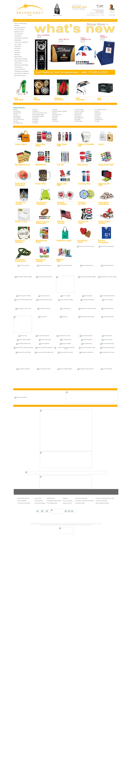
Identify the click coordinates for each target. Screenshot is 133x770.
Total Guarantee (38, 500)
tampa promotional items (87, 493)
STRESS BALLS (18, 67)
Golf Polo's (54, 117)
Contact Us (65, 498)
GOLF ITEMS (17, 44)
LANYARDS (17, 52)
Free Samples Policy (52, 503)
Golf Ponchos (55, 121)
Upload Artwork (51, 498)
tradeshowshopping (19, 490)
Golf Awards (35, 119)
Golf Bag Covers (99, 119)
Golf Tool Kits (77, 114)
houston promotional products (72, 491)
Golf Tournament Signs (38, 114)
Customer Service (67, 503)
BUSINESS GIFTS (19, 31)
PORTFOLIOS (18, 63)
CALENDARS (17, 36)
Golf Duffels (35, 121)
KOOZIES (16, 50)
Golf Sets (15, 114)
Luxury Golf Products (18, 119)
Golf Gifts (97, 111)
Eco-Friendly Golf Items (101, 109)
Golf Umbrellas (17, 116)
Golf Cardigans (17, 117)
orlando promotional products (21, 493)
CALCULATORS (18, 34)
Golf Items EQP (78, 113)
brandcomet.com (52, 490)
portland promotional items (38, 493)
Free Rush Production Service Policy (105, 498)
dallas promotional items (107, 493)
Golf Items (54, 113)
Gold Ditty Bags (17, 113)
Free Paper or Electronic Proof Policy (84, 500)
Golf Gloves (35, 122)
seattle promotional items (71, 493)
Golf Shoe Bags (78, 121)
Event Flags (77, 119)
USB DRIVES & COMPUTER (21, 73)
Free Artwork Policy (80, 503)
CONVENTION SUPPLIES (21, 38)
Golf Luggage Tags (18, 122)
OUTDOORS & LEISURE (20, 58)
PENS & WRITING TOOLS (21, 61)
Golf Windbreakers (79, 117)
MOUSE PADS (18, 56)
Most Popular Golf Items (38, 116)
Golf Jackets (35, 117)
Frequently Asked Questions (54, 500)
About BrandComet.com (24, 498)
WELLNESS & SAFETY (20, 75)
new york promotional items (108, 491)
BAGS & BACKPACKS (19, 27)
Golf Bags (54, 119)
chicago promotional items (108, 490)
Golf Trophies (98, 117)
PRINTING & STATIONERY (21, 65)
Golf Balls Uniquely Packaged (59, 111)
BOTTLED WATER (19, 29)
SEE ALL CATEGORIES (20, 23)
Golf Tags (97, 121)
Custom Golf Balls (78, 109)
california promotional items (88, 490)
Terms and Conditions (39, 503)
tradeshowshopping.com (38, 490)
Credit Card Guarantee (101, 500)
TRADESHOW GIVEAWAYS (21, 71)
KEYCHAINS (17, 48)
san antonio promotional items (88, 491)
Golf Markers (98, 113)
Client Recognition (22, 500)
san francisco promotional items (56, 493)
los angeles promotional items (55, 491)
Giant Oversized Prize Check (39, 113)
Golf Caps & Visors (79, 111)
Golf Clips (15, 121)
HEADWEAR (17, 46)
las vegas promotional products (22, 491)
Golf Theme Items (56, 114)
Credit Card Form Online (24, 503)
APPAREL (16, 25)
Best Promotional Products (102, 503)
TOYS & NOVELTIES (19, 69)
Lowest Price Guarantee (81, 498)
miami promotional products (39, 491)
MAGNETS (17, 54)
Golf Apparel (35, 111)
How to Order (37, 498)
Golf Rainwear (78, 116)
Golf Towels (97, 114)
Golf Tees (34, 109)
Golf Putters (55, 116)
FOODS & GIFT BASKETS (21, 42)
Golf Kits (15, 109)
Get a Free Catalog (67, 500)
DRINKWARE (17, 40)
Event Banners (17, 111)
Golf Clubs (54, 109)
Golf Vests (97, 116)
